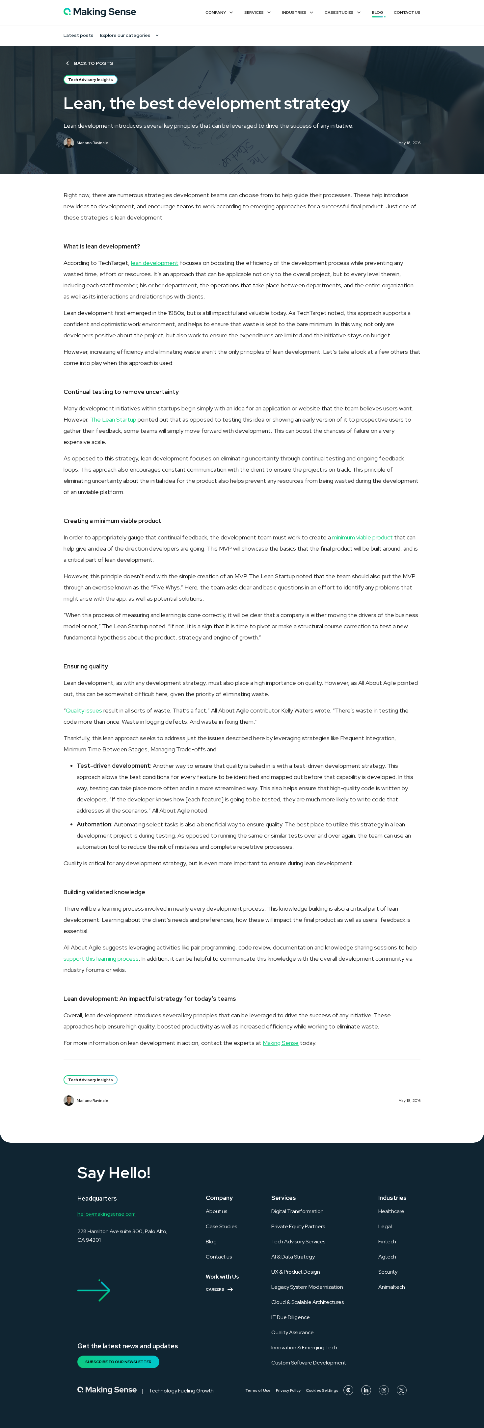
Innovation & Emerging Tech (304, 1347)
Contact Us (407, 12)
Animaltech (391, 1287)
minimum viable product (362, 537)
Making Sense (281, 1043)
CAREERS (215, 1289)
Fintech (387, 1241)
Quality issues (84, 710)
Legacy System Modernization (307, 1287)
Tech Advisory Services (298, 1241)
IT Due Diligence (290, 1317)
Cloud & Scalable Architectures (307, 1302)
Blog (377, 12)
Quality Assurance (292, 1332)
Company (215, 12)
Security (387, 1271)
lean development (154, 263)
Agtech (387, 1256)
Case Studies (339, 12)
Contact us (219, 1256)
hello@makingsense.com (106, 1213)
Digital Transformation (297, 1211)
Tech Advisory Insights (90, 79)
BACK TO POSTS (93, 63)
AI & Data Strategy (293, 1256)
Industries (294, 12)
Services (254, 12)
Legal (385, 1226)
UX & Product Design (295, 1271)
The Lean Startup (113, 419)
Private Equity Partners (298, 1226)
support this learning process (101, 958)
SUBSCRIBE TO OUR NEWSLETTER (118, 1361)
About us (216, 1211)
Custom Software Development (308, 1362)
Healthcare (391, 1211)
